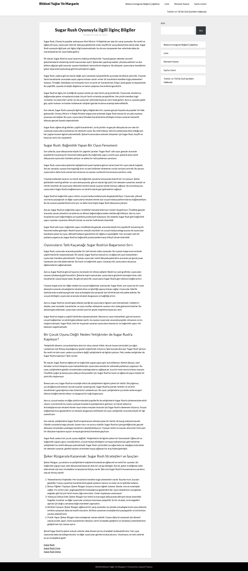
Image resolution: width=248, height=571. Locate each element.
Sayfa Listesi (200, 4)
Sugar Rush (49, 544)
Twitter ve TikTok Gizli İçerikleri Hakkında (186, 11)
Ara (163, 23)
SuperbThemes (146, 567)
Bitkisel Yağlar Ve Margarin (59, 4)
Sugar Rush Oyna (52, 548)
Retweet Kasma (181, 4)
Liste (166, 4)
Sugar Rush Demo (52, 551)
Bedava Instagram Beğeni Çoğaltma (142, 4)
